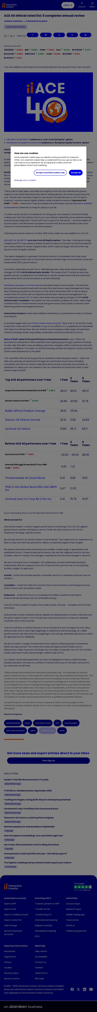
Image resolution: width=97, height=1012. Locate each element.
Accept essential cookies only (50, 172)
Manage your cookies (25, 180)
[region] (48, 167)
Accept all (76, 172)
